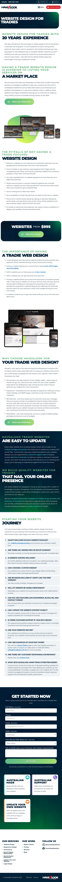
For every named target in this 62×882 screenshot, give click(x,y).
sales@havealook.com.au (17, 650)
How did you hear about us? (20, 740)
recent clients (22, 645)
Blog (25, 852)
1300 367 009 (10, 2)
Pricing (26, 847)
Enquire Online (54, 7)
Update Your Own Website (10, 860)
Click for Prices (33, 234)
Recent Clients (29, 844)
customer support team (37, 455)
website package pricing (20, 543)
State (11, 731)
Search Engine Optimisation (8, 853)
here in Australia (20, 457)
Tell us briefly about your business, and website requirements (30, 748)
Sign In (56, 2)
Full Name (13, 707)
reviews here (24, 658)
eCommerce (8, 849)
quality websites (34, 506)
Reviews (27, 849)
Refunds (29, 877)
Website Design (9, 844)
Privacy (36, 877)
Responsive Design (10, 847)
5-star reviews (40, 272)
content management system (16, 449)
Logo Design (8, 863)
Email (11, 723)
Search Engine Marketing (8, 856)
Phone (8, 715)
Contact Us (44, 2)
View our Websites (21, 102)
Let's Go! (31, 761)
